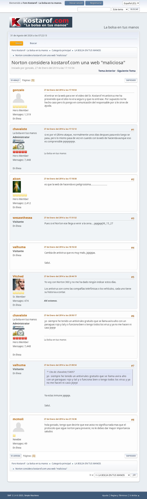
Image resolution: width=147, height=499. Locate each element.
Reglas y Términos (119, 495)
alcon (17, 179)
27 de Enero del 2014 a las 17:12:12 (60, 129)
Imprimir (131, 80)
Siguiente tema (126, 70)
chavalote (20, 129)
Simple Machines (31, 495)
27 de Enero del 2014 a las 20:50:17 (60, 315)
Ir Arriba (15, 455)
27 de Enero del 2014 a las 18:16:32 (60, 247)
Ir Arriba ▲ (135, 495)
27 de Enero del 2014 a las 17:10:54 (60, 90)
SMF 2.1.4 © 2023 (15, 495)
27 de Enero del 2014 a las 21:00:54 (60, 365)
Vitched (18, 276)
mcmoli (18, 419)
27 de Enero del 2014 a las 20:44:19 (60, 276)
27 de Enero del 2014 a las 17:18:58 (60, 178)
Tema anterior (106, 70)
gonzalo (18, 90)
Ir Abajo (15, 80)
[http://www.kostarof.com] (14, 164)
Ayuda (105, 495)
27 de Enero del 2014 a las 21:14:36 (60, 419)
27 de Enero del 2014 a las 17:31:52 (60, 217)
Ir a (91, 474)
